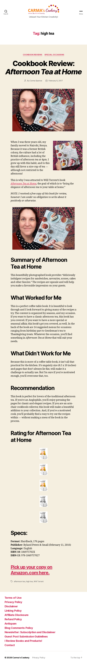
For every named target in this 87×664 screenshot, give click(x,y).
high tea (29, 581)
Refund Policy (13, 619)
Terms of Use (13, 597)
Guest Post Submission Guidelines (26, 636)
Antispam (11, 623)
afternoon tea (19, 581)
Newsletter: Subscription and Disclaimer (30, 632)
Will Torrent (39, 581)
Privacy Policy (13, 602)
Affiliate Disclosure (17, 615)
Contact (10, 645)
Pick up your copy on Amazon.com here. (31, 569)
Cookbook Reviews (32, 55)
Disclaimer (11, 606)
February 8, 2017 (56, 81)
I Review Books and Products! (23, 640)
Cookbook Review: (43, 67)
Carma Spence (36, 81)
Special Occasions (54, 55)
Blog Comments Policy (19, 628)
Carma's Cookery (20, 657)
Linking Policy (13, 610)
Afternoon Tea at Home (23, 183)
